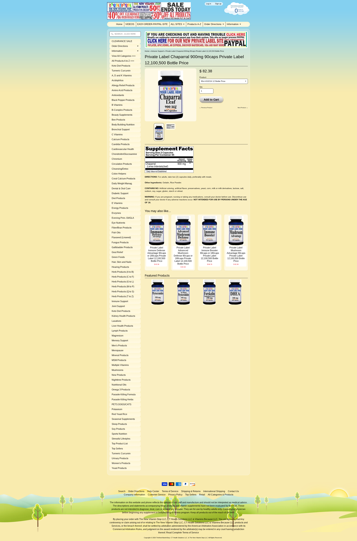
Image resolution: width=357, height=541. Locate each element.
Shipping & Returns (191, 491)
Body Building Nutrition (123, 124)
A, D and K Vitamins (122, 75)
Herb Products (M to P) (123, 286)
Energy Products (120, 208)
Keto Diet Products (121, 66)
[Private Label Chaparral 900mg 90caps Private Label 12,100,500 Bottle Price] (159, 132)
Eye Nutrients (118, 223)
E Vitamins (117, 203)
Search (121, 491)
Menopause (117, 350)
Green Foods (118, 257)
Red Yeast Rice (119, 414)
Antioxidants (118, 95)
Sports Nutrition (119, 434)
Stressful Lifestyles (121, 439)
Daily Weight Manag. (122, 183)
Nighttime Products (121, 380)
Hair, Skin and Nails (121, 262)
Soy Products (118, 429)
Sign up (218, 4)
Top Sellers (117, 448)
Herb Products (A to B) (123, 272)
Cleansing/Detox (120, 169)
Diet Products (118, 198)
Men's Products (119, 345)
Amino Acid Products (122, 90)
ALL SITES (176, 24)
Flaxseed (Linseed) (121, 237)
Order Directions (212, 24)
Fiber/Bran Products (122, 227)
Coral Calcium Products (123, 178)
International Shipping (214, 491)
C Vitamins (117, 134)
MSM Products (119, 360)
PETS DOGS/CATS (121, 404)
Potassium (117, 409)
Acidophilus (117, 80)
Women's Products (121, 463)
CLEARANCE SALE (122, 41)
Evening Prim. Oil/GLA (123, 218)
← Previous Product (205, 107)
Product (202, 77)
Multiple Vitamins (120, 365)
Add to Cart (211, 99)
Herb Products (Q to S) (123, 291)
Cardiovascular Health (123, 149)
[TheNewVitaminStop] (149, 18)
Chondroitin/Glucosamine (124, 154)
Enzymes (116, 213)
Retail (202, 494)
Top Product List (120, 443)
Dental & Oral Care (121, 188)
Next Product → (243, 107)
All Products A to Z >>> (123, 61)
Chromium (117, 159)
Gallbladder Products (122, 247)
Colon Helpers (119, 174)
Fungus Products (120, 242)
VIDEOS (129, 24)
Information (232, 24)
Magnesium (117, 335)
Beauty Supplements (122, 115)
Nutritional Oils (119, 385)
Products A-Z (194, 24)
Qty (200, 87)
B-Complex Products (122, 110)
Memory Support (120, 340)
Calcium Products (120, 139)
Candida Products (121, 144)
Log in (208, 4)
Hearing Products (120, 267)
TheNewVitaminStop (163, 537)
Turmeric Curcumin (121, 70)
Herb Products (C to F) (123, 277)
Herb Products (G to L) (123, 281)
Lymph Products (120, 331)
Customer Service (157, 494)
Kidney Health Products (123, 316)
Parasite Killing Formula (124, 394)
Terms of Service (170, 491)
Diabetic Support (120, 193)
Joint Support (118, 306)
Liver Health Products (122, 326)
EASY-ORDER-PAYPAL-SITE (152, 24)
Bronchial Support (121, 129)
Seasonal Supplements (123, 419)
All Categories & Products (220, 494)
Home (119, 24)
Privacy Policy (175, 494)
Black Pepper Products (123, 100)
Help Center (153, 491)
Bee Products (118, 120)
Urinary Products (120, 458)
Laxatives (116, 321)
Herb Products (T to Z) (123, 296)
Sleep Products (119, 424)
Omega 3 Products (121, 389)
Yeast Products (119, 468)
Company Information (134, 494)
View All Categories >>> (124, 56)
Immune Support (120, 301)
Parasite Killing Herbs (122, 399)
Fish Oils (116, 232)
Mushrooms (117, 370)
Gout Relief (117, 252)
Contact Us (233, 491)
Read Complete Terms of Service (182, 532)
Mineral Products (120, 355)
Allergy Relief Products (123, 85)
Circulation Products (122, 164)
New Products (119, 375)
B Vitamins (117, 105)
